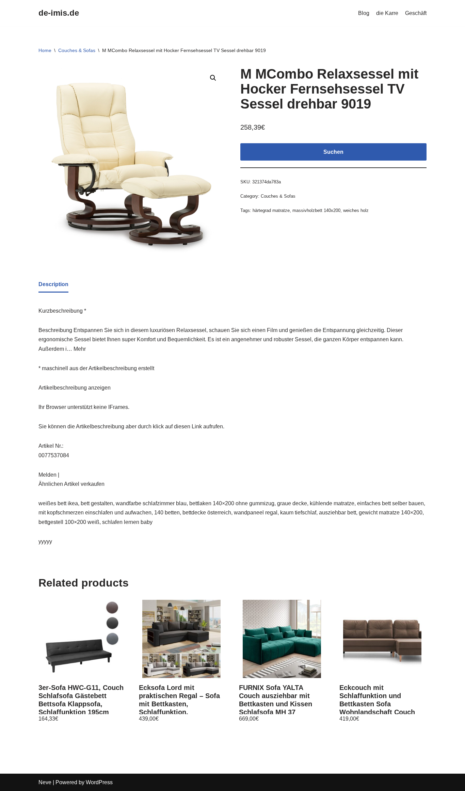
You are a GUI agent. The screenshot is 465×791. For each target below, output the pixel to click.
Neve (44, 782)
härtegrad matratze (271, 210)
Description (53, 284)
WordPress (99, 782)
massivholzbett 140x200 (316, 210)
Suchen (333, 152)
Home (44, 50)
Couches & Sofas (76, 50)
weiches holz (356, 210)
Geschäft (416, 13)
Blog (363, 13)
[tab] (53, 285)
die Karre (387, 13)
